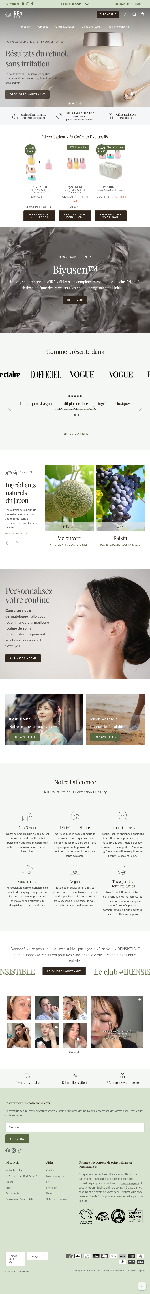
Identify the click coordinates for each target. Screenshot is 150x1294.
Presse (9, 1181)
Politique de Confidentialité (87, 1270)
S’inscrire (17, 1138)
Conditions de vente (114, 1270)
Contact (51, 1170)
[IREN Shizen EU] (13, 14)
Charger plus (75, 1052)
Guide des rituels (91, 26)
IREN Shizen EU (21, 1271)
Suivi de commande (58, 1199)
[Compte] (125, 14)
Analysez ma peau (23, 658)
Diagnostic (108, 14)
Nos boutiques (55, 1176)
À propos (43, 26)
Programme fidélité (118, 26)
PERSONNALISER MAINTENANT (75, 215)
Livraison (51, 1187)
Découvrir (75, 300)
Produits (26, 26)
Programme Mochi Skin (19, 1199)
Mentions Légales (136, 1270)
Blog (8, 1187)
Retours (51, 1193)
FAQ (49, 1181)
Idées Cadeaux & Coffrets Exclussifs (75, 136)
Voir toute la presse (75, 434)
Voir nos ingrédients (16, 534)
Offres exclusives (64, 26)
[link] (117, 1022)
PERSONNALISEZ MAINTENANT (39, 215)
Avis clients (12, 1193)
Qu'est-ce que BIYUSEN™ (21, 1176)
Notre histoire (13, 1170)
